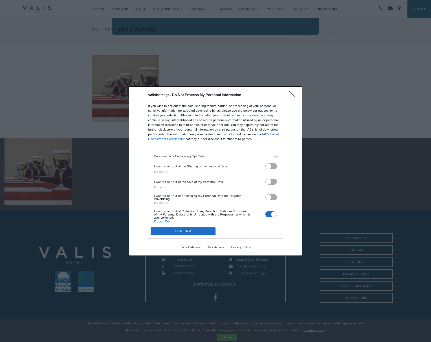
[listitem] (215, 156)
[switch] (271, 166)
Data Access (215, 247)
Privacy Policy (241, 247)
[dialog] (215, 171)
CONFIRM (183, 231)
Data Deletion (190, 247)
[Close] (293, 95)
